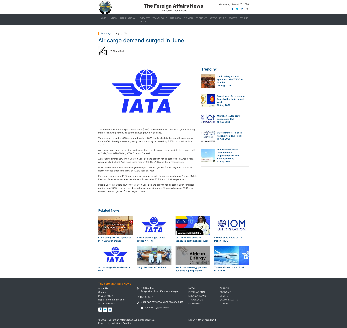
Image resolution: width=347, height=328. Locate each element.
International (128, 18)
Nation (113, 18)
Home (103, 18)
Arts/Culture (218, 18)
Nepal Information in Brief (111, 299)
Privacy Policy (105, 295)
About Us (103, 288)
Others (244, 18)
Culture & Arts (229, 299)
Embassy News (144, 20)
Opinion (188, 18)
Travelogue (159, 18)
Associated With (106, 303)
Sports (233, 18)
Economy (201, 18)
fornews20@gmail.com (157, 307)
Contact (102, 292)
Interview (175, 18)
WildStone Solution (121, 323)
